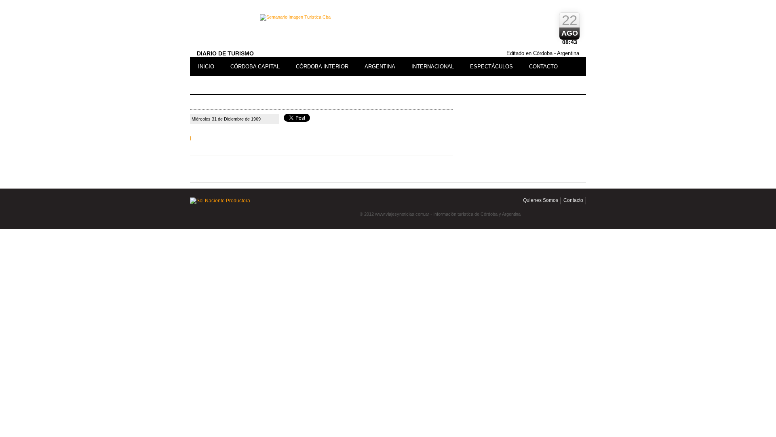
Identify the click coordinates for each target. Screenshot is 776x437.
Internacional (432, 67)
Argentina (380, 67)
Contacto (543, 67)
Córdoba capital (255, 67)
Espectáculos (491, 67)
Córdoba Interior (322, 67)
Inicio (206, 67)
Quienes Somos (540, 200)
